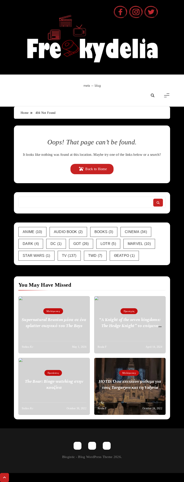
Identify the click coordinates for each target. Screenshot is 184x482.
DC (56, 244)
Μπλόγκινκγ (53, 311)
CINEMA (136, 232)
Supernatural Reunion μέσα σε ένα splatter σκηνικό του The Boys (54, 322)
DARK (31, 244)
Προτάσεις (53, 373)
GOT (81, 244)
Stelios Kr (27, 346)
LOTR (108, 244)
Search (158, 203)
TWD (95, 256)
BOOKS (103, 232)
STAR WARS (36, 256)
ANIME (32, 232)
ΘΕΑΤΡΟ (124, 256)
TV (69, 256)
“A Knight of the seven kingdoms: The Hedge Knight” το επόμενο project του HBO (130, 325)
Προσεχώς (129, 311)
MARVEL (139, 244)
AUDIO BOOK (68, 232)
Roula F (102, 346)
